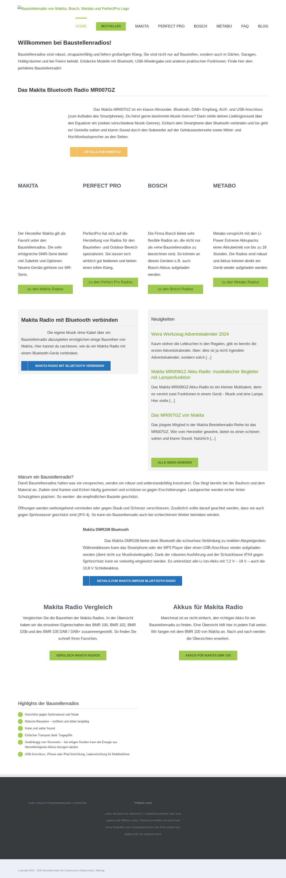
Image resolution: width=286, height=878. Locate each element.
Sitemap (100, 870)
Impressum (72, 870)
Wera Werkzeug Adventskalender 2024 (190, 334)
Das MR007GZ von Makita (177, 415)
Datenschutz (87, 870)
